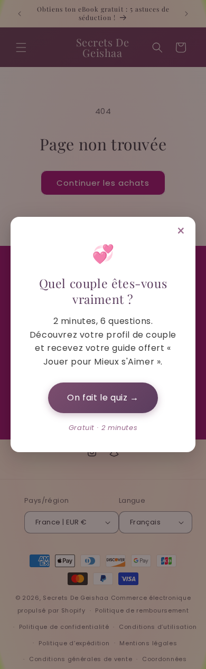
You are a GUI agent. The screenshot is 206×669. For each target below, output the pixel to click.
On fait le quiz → (102, 397)
